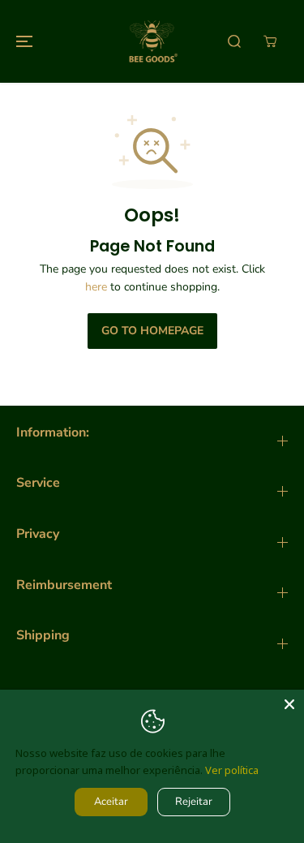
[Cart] (270, 41)
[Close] (289, 704)
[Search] (234, 41)
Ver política (232, 770)
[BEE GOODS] (152, 41)
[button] (22, 41)
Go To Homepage (152, 330)
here (96, 287)
